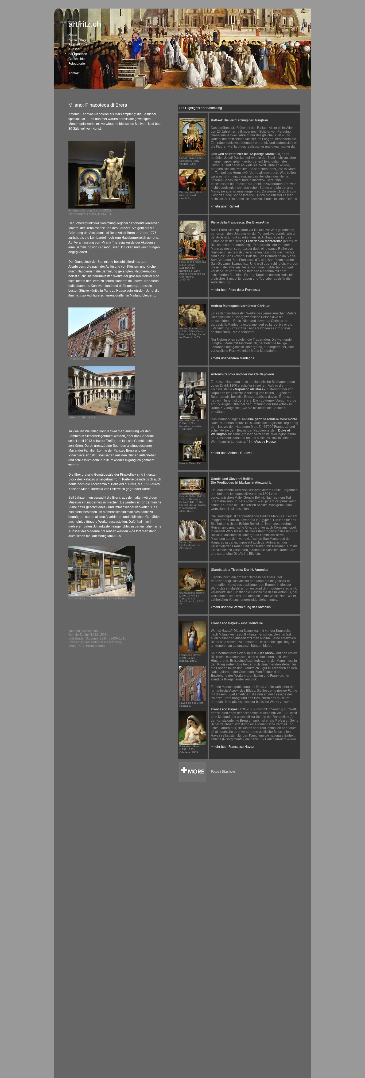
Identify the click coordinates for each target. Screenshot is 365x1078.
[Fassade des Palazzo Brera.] (101, 356)
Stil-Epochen (77, 54)
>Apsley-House (264, 442)
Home (72, 35)
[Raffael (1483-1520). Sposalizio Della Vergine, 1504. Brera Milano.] (192, 155)
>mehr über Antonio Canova (231, 453)
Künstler (74, 49)
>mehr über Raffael (225, 206)
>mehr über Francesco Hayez (232, 747)
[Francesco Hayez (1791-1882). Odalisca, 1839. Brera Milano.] (192, 744)
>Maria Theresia (113, 242)
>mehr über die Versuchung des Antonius (241, 607)
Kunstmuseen (78, 39)
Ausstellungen (78, 44)
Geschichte (76, 59)
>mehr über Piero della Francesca (235, 290)
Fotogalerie (76, 64)
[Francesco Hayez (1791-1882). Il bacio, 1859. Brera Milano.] (192, 652)
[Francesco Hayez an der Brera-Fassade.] (192, 700)
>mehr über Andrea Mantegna (232, 358)
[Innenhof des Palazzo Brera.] (101, 414)
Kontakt (73, 73)
